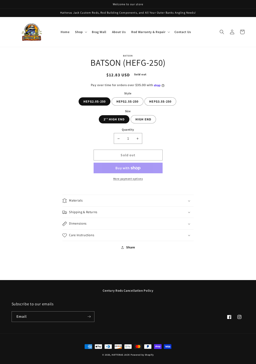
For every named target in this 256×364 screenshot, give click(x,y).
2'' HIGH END (114, 119)
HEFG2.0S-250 (94, 102)
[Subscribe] (89, 316)
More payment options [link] (128, 179)
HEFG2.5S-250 (127, 102)
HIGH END (143, 119)
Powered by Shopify (142, 354)
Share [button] (130, 247)
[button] (80, 32)
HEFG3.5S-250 (160, 102)
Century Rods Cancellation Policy (128, 290)
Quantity (128, 130)
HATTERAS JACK (121, 354)
